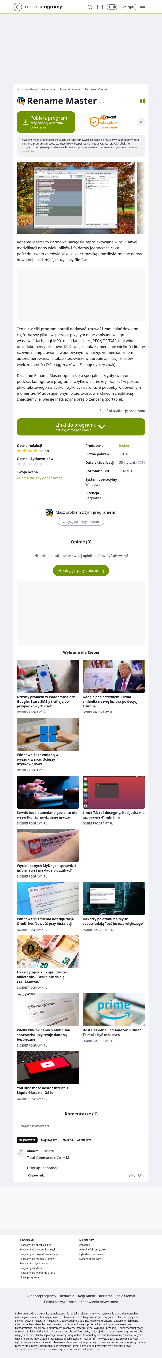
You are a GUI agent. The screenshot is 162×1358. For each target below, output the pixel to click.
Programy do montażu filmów (37, 1259)
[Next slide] (138, 198)
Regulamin (86, 1296)
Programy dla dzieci (31, 1268)
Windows (31, 89)
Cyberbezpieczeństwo (92, 1254)
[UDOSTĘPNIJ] (141, 122)
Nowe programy (29, 1277)
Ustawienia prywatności (100, 1301)
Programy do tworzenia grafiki (37, 1273)
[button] (142, 7)
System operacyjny (90, 1259)
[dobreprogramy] (47, 6)
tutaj (97, 1349)
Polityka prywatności (60, 1301)
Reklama (106, 1296)
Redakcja (67, 1296)
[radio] (19, 451)
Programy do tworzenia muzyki (38, 1249)
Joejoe (124, 445)
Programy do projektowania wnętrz (40, 1254)
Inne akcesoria (70, 89)
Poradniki (84, 1245)
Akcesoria (48, 89)
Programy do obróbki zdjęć (35, 1245)
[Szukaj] (89, 7)
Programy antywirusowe (34, 1263)
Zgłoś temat (125, 1296)
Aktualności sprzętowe (92, 1249)
